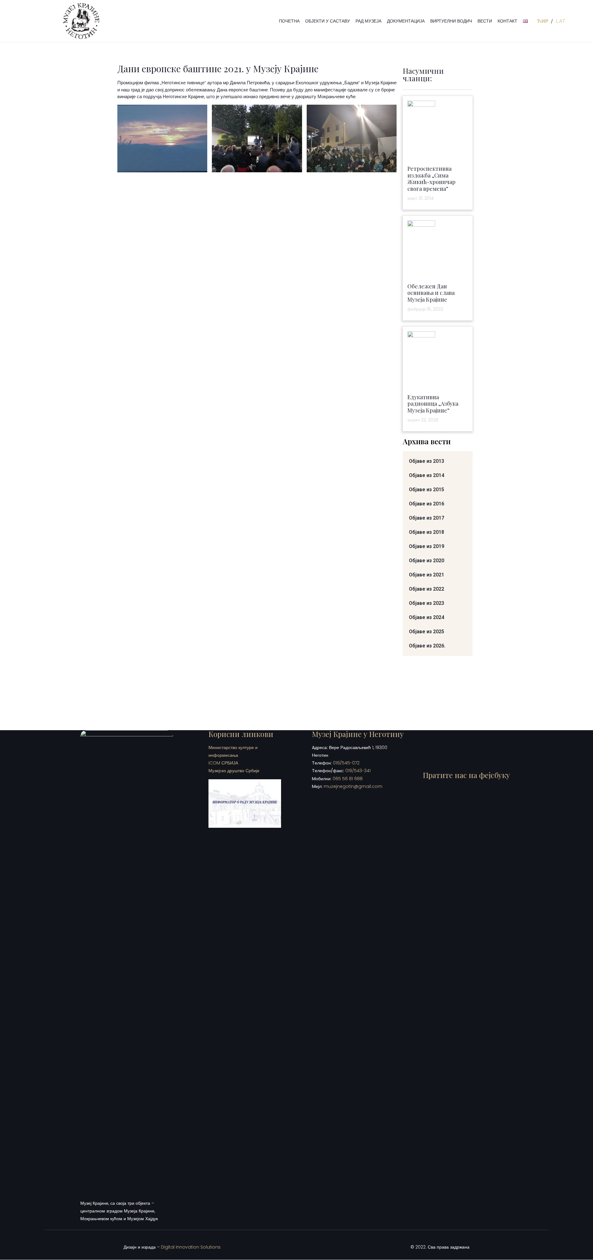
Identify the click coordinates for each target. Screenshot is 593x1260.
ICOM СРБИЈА (223, 763)
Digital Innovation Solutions (191, 1247)
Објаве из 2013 (426, 461)
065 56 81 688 (348, 779)
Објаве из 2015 (426, 489)
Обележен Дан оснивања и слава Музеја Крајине (431, 293)
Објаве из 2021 (426, 575)
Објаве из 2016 (426, 504)
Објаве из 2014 (426, 475)
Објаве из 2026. (427, 646)
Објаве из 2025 (426, 631)
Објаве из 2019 (426, 546)
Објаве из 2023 (426, 603)
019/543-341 (358, 771)
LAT (560, 21)
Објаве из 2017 (426, 518)
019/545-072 (346, 763)
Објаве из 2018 (426, 532)
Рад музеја (368, 21)
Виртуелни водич (451, 21)
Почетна (289, 21)
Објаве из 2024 (426, 617)
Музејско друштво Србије (233, 771)
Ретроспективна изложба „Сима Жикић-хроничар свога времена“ (431, 178)
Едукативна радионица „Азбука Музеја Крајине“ (432, 403)
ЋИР (543, 21)
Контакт (507, 21)
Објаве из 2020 (426, 560)
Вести (484, 21)
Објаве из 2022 (426, 589)
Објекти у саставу (327, 21)
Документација (406, 21)
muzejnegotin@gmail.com (353, 786)
